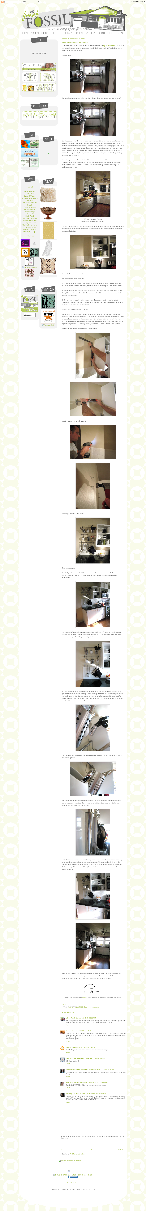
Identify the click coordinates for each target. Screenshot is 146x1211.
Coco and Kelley (29, 209)
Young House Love (29, 223)
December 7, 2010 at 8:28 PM (95, 1058)
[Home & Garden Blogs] (73, 1177)
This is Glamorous (30, 207)
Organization (94, 1007)
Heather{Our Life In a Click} (75, 1094)
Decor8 (29, 205)
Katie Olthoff (70, 1047)
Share (64, 1004)
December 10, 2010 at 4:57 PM (96, 1094)
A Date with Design (29, 227)
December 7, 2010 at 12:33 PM (82, 1031)
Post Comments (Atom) (77, 1154)
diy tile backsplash (109, 46)
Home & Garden (73, 1180)
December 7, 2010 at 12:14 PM (86, 1018)
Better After (30, 194)
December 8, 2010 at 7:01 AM (98, 1082)
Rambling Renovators (30, 220)
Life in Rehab (70, 1018)
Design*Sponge (30, 211)
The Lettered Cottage (30, 214)
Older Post (121, 1150)
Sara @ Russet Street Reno (75, 1058)
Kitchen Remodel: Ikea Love (75, 43)
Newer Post (64, 1150)
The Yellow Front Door (29, 203)
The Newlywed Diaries (29, 225)
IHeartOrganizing (29, 192)
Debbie (68, 1031)
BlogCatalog (73, 1182)
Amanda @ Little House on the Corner (79, 1069)
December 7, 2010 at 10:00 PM (103, 1069)
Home (93, 1150)
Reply (68, 1025)
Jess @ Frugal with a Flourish (76, 1082)
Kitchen (71, 1007)
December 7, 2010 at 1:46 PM (85, 1047)
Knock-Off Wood (29, 196)
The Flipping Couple (29, 232)
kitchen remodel (81, 1007)
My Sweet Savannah (30, 218)
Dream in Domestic (29, 229)
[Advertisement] (87, 1143)
